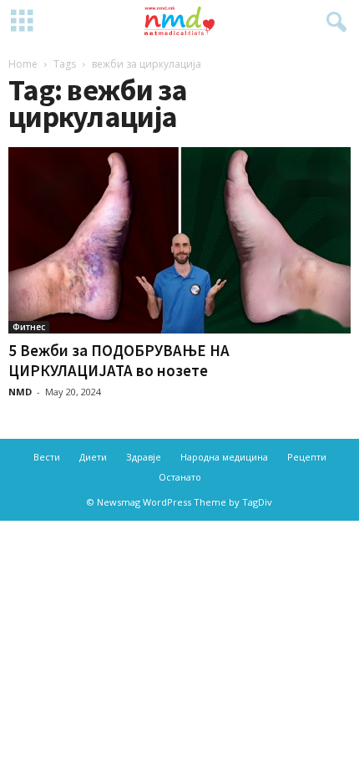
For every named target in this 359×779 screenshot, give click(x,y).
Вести (46, 457)
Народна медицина (224, 457)
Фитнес (29, 327)
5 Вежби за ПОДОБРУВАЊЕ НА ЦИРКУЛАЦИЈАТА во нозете (119, 360)
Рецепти (306, 457)
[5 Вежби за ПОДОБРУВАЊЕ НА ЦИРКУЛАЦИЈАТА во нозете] (179, 240)
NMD (20, 391)
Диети (93, 457)
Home (23, 64)
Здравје (143, 457)
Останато (180, 477)
